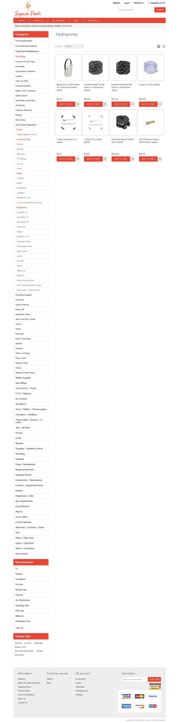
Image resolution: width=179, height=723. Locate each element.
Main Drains (20, 120)
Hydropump (21, 207)
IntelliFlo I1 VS (23, 237)
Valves (18, 368)
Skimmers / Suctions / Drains (29, 527)
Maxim (19, 232)
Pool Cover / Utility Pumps (28, 290)
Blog (76, 20)
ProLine (19, 584)
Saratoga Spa (22, 605)
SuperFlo (21, 193)
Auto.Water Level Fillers (25, 100)
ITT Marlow (21, 159)
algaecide (38, 643)
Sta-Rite (20, 261)
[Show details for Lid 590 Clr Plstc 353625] (151, 68)
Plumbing (20, 454)
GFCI (17, 532)
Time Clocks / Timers (25, 388)
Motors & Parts (21, 363)
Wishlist (79, 695)
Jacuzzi (20, 164)
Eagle (19, 183)
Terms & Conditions (26, 695)
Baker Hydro (22, 251)
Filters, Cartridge (22, 353)
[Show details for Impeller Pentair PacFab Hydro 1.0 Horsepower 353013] (123, 68)
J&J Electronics (22, 600)
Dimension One (22, 621)
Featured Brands (23, 475)
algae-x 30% (20, 647)
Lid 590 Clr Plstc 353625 (149, 85)
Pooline (20, 144)
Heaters (19, 490)
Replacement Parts (24, 469)
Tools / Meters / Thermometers (31, 409)
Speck (19, 266)
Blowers (19, 443)
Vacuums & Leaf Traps (25, 62)
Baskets (18, 344)
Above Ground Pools (25, 280)
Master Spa (20, 589)
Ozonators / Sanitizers (26, 414)
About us (22, 699)
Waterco (20, 275)
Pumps (35, 26)
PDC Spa (19, 610)
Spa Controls (21, 553)
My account (58, 20)
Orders (79, 683)
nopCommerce (28, 720)
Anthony (20, 149)
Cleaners (19, 348)
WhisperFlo (22, 188)
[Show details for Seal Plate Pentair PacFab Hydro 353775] (123, 122)
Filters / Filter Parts (24, 538)
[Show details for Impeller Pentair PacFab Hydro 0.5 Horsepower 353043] (96, 68)
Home (21, 20)
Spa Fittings (21, 383)
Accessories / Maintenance (28, 480)
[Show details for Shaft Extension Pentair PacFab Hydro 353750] (151, 122)
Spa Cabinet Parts (24, 501)
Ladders (19, 76)
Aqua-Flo (21, 154)
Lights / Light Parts (24, 543)
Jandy (19, 256)
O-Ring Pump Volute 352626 (93, 140)
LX (16, 568)
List (163, 46)
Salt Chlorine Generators (25, 125)
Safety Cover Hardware (25, 91)
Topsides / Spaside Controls (29, 448)
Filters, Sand (20, 358)
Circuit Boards (22, 506)
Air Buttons (20, 404)
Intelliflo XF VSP (23, 198)
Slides (18, 329)
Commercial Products (26, 46)
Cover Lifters (21, 517)
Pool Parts (25, 26)
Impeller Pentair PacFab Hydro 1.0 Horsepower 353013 (122, 87)
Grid (158, 46)
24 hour (18, 643)
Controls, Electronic (23, 110)
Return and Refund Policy (29, 683)
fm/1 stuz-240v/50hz (24, 651)
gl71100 (39, 651)
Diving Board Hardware (25, 71)
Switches (19, 459)
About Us (38, 20)
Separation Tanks (22, 314)
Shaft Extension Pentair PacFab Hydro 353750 (149, 140)
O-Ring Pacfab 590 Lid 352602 (66, 140)
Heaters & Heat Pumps (25, 373)
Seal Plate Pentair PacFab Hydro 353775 (123, 140)
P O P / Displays (23, 393)
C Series (20, 178)
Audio (18, 438)
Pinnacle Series (23, 241)
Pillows (18, 511)
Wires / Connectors (25, 548)
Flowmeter (20, 66)
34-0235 (27, 643)
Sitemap (21, 679)
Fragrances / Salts (24, 496)
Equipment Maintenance (27, 51)
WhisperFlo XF (23, 222)
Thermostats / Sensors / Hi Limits (28, 421)
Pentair (57, 26)
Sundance (20, 579)
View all (19, 628)
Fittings (18, 115)
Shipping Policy (24, 687)
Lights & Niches (22, 305)
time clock (19, 654)
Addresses (80, 687)
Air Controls (21, 399)
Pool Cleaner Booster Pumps (29, 285)
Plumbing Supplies (23, 295)
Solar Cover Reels (23, 339)
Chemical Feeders (23, 86)
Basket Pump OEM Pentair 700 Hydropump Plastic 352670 (68, 87)
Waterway (21, 271)
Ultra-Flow (21, 227)
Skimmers (19, 334)
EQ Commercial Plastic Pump (29, 203)
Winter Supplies (23, 378)
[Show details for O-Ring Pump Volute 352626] (96, 122)
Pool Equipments (23, 41)
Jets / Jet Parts (22, 427)
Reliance (19, 616)
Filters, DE (19, 309)
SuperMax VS (22, 217)
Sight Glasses (21, 96)
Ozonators (19, 300)
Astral (19, 169)
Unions (18, 324)
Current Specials (23, 522)
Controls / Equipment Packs (29, 485)
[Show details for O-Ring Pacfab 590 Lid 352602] (68, 122)
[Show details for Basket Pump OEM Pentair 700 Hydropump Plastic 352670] (68, 68)
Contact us (93, 20)
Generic (19, 574)
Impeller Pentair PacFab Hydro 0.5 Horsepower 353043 (94, 87)
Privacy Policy (24, 691)
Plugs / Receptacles (25, 464)
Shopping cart (82, 691)
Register (116, 3)
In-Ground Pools (46, 26)
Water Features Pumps (27, 134)
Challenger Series (24, 246)
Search (50, 679)
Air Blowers (20, 105)
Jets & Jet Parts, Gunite (25, 319)
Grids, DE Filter (21, 81)
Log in (127, 3)
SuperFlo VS (22, 212)
